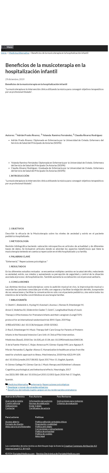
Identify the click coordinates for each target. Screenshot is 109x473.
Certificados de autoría (39, 408)
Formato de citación (14, 424)
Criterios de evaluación (67, 403)
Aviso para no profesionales (18, 426)
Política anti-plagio (43, 426)
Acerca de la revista (14, 401)
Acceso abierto (12, 422)
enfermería (36, 384)
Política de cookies (43, 434)
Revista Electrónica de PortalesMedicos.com (58, 453)
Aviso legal (40, 436)
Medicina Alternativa (19, 52)
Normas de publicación (39, 403)
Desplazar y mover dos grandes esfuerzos (28, 387)
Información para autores (40, 401)
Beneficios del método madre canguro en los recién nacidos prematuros (42, 389)
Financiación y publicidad (46, 424)
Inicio (4, 52)
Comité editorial (12, 403)
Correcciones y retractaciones (49, 429)
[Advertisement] (57, 204)
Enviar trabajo (35, 406)
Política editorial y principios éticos (51, 422)
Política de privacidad (44, 431)
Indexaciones (11, 406)
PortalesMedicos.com (23, 453)
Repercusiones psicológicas (55, 384)
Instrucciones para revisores (70, 401)
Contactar (10, 408)
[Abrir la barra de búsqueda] (3, 50)
